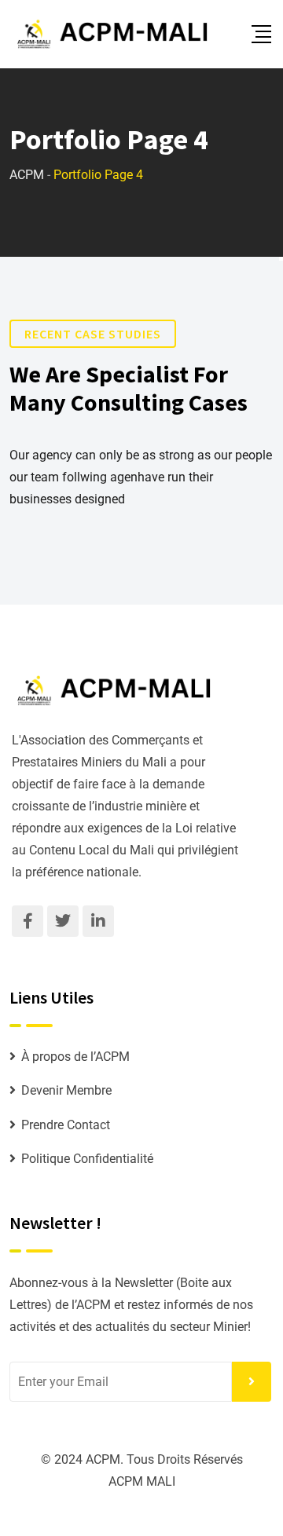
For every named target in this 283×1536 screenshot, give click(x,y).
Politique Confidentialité (87, 1158)
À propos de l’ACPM (75, 1056)
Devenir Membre (66, 1090)
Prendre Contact (65, 1124)
